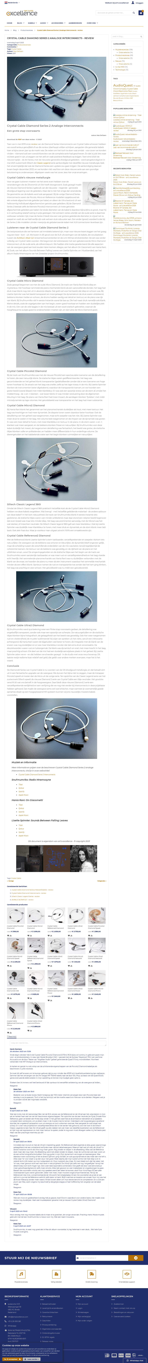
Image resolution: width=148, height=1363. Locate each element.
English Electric (134, 96)
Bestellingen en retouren (123, 1312)
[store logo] (22, 13)
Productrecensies (27, 30)
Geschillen (46, 1321)
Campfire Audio (124, 96)
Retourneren (47, 1316)
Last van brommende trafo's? (125, 147)
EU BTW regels (48, 1337)
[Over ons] (127, 1275)
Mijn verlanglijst (84, 1316)
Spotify (21, 791)
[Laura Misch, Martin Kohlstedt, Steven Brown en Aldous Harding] (127, 190)
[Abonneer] (135, 1258)
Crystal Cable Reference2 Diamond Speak (35, 958)
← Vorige (10, 881)
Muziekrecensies (122, 50)
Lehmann (116, 96)
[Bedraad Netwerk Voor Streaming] (127, 155)
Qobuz (21, 788)
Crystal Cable (16, 49)
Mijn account (83, 1304)
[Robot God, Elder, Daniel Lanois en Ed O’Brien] (127, 180)
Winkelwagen (83, 1312)
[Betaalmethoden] (56, 1275)
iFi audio (137, 86)
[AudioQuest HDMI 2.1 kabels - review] (122, 126)
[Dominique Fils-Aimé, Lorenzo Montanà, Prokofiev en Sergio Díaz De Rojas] (127, 233)
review (34, 144)
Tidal (21, 785)
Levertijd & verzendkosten (52, 1308)
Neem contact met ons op (124, 1308)
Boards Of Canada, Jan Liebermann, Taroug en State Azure (125, 210)
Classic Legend (43, 163)
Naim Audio (128, 93)
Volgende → (101, 881)
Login (80, 1308)
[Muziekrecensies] (21, 1275)
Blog (15, 30)
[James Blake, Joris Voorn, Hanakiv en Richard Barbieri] (127, 218)
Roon (130, 91)
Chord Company (120, 89)
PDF (19, 139)
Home (7, 30)
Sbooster (116, 98)
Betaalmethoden (49, 1304)
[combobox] (116, 12)
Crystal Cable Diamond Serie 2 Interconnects (37, 775)
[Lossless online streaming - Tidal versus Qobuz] (127, 117)
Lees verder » (33, 1359)
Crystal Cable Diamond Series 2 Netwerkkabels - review (32, 890)
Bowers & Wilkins (124, 98)
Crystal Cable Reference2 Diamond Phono (15, 1023)
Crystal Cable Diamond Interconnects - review (29, 893)
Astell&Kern (117, 93)
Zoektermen (118, 1304)
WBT (131, 98)
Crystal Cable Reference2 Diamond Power (56, 991)
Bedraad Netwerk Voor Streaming (127, 158)
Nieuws (118, 61)
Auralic (135, 91)
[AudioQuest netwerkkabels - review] (127, 137)
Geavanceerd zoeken (121, 1316)
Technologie (120, 70)
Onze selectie (124, 52)
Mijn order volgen (85, 1321)
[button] (12, 3)
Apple (123, 93)
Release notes (47, 1341)
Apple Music (23, 795)
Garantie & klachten (50, 1312)
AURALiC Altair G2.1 (25, 238)
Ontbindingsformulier (51, 1333)
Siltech (134, 93)
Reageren (14, 1086)
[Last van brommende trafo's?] (126, 145)
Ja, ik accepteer (11, 1359)
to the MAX (120, 67)
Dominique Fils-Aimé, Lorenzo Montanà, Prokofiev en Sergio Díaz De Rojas (127, 237)
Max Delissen (18, 51)
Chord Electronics (120, 91)
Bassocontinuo (117, 100)
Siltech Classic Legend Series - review (26, 896)
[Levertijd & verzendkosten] (91, 1275)
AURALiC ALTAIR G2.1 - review (22, 900)
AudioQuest (123, 85)
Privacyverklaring (49, 1325)
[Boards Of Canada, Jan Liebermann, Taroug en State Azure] (127, 205)
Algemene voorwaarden (52, 1329)
